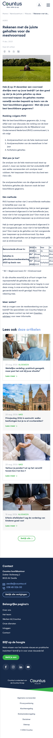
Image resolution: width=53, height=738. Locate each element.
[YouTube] (28, 667)
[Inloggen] (39, 5)
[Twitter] (9, 51)
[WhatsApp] (14, 51)
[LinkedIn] (18, 51)
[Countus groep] (37, 683)
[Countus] (13, 5)
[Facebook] (4, 51)
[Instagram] (13, 667)
